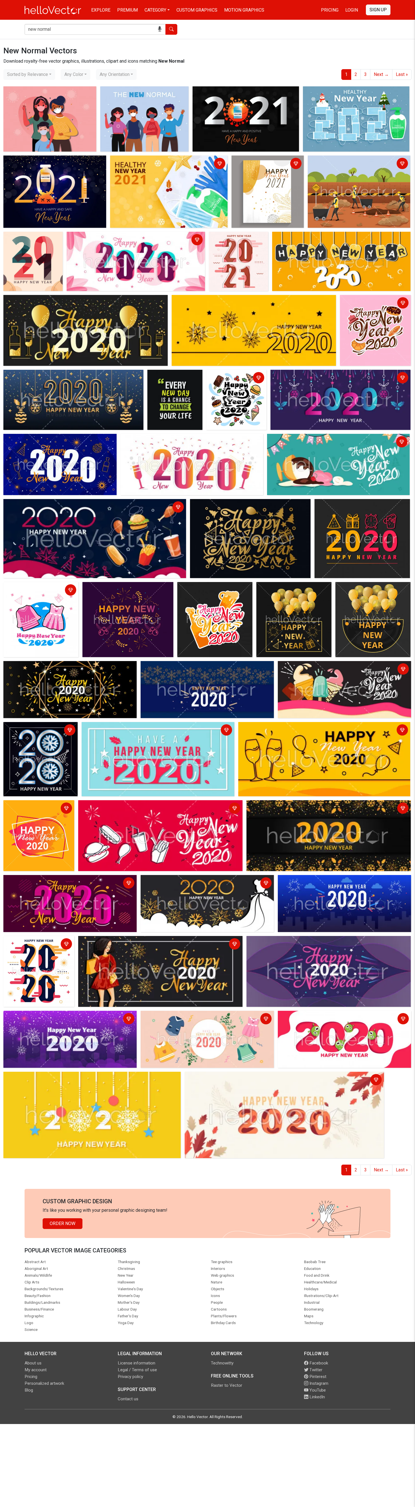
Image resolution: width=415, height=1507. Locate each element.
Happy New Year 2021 (27, 160)
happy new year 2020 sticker (370, 300)
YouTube (317, 1390)
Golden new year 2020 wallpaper (224, 504)
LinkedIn (316, 1396)
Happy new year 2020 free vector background (319, 237)
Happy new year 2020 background (305, 375)
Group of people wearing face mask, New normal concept (143, 95)
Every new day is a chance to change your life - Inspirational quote (172, 381)
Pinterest (317, 1376)
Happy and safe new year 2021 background (237, 91)
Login (351, 10)
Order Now (62, 1223)
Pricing (329, 10)
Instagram (318, 1383)
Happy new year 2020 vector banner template (40, 591)
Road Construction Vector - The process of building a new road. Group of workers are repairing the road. (352, 167)
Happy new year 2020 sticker (208, 587)
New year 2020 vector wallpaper (100, 237)
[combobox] (29, 74)
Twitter (315, 1369)
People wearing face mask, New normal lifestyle (44, 95)
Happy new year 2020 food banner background (235, 378)
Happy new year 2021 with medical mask (345, 91)
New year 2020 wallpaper (30, 941)
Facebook (318, 1363)
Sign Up (378, 9)
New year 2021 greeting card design (261, 164)
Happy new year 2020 (232, 237)
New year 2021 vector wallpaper (27, 240)
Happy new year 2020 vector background (183, 1016)
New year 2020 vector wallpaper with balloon (290, 591)
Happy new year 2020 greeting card (115, 941)
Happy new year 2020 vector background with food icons (136, 805)
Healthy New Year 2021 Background (147, 160)
